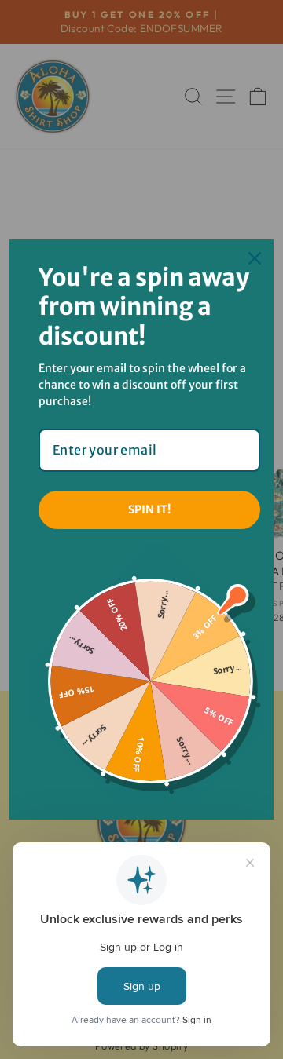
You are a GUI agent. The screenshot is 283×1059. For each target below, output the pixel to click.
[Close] (255, 258)
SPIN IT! (149, 509)
